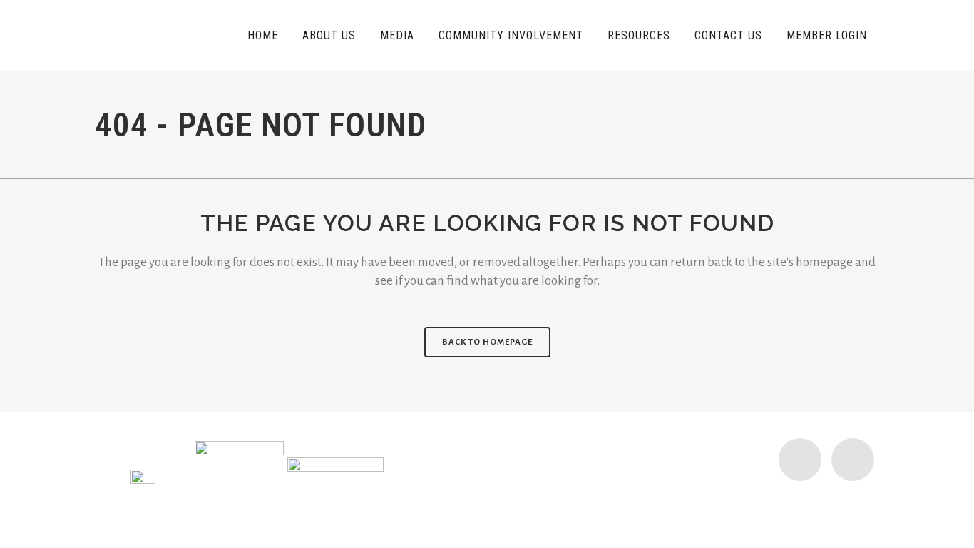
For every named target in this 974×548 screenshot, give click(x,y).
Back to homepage (487, 342)
